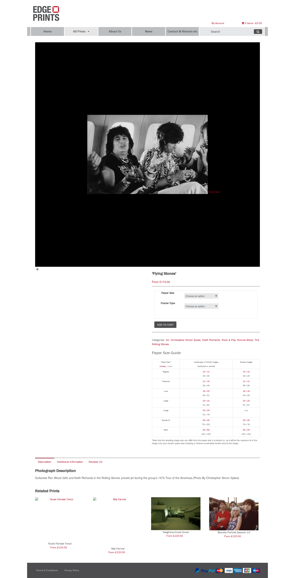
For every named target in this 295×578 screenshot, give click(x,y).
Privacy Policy (72, 570)
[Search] (258, 31)
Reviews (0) (95, 462)
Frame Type (168, 303)
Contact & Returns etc (182, 31)
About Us (115, 31)
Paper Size (167, 293)
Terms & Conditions (47, 570)
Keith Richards (211, 340)
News (148, 31)
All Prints (79, 31)
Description (44, 462)
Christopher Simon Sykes (186, 340)
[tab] (44, 461)
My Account (218, 23)
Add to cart (165, 324)
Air (167, 340)
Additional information (70, 462)
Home (48, 31)
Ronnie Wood (245, 340)
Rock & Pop (229, 340)
